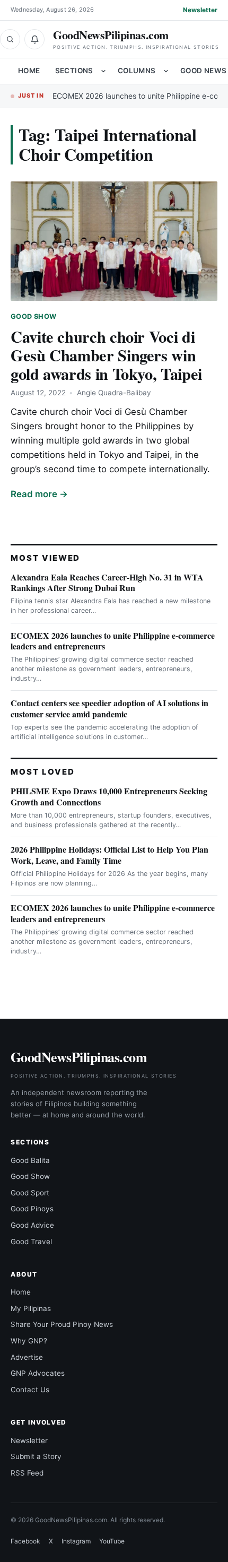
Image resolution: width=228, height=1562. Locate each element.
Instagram (76, 1541)
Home (29, 70)
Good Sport (30, 1192)
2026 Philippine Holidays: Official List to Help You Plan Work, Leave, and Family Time (109, 854)
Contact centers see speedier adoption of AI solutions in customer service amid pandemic (109, 708)
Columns (137, 70)
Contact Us (30, 1389)
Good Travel (31, 1241)
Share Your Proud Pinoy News (62, 1324)
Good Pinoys (32, 1208)
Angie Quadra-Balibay (114, 392)
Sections (74, 70)
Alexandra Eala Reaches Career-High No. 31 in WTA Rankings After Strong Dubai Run (107, 582)
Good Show (33, 316)
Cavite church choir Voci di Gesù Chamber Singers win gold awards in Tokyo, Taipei (106, 355)
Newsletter (200, 10)
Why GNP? (29, 1341)
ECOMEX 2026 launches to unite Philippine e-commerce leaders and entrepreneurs (113, 641)
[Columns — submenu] (166, 71)
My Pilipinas (31, 1308)
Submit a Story (36, 1456)
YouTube (112, 1541)
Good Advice (32, 1225)
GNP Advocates (38, 1373)
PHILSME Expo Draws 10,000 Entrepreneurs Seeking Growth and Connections (109, 796)
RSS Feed (27, 1473)
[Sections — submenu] (103, 71)
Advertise (27, 1357)
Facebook (25, 1541)
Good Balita (30, 1160)
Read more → (39, 494)
